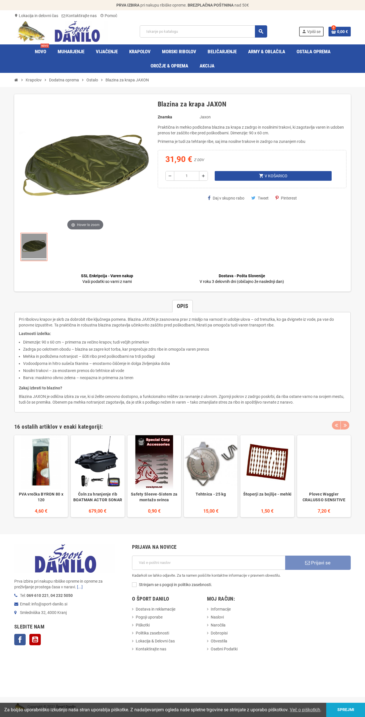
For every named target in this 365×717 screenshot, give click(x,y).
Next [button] (345, 425)
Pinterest (289, 198)
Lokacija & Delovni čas (155, 641)
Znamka (165, 117)
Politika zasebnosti (152, 633)
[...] (80, 587)
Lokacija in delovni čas (36, 15)
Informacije (221, 609)
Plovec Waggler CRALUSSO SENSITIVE (324, 497)
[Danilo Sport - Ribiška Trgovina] (61, 31)
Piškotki (143, 625)
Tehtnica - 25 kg (211, 494)
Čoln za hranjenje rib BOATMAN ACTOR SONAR (97, 497)
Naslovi (217, 617)
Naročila (218, 625)
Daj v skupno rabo (228, 198)
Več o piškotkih (305, 709)
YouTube (35, 639)
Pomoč (108, 15)
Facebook (20, 639)
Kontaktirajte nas (81, 15)
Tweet (263, 198)
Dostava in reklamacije (155, 609)
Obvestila (219, 641)
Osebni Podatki (224, 649)
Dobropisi (219, 633)
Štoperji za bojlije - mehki (267, 494)
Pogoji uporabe (149, 617)
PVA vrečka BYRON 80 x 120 (41, 497)
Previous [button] (336, 425)
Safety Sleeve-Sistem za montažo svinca (154, 497)
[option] (41, 476)
